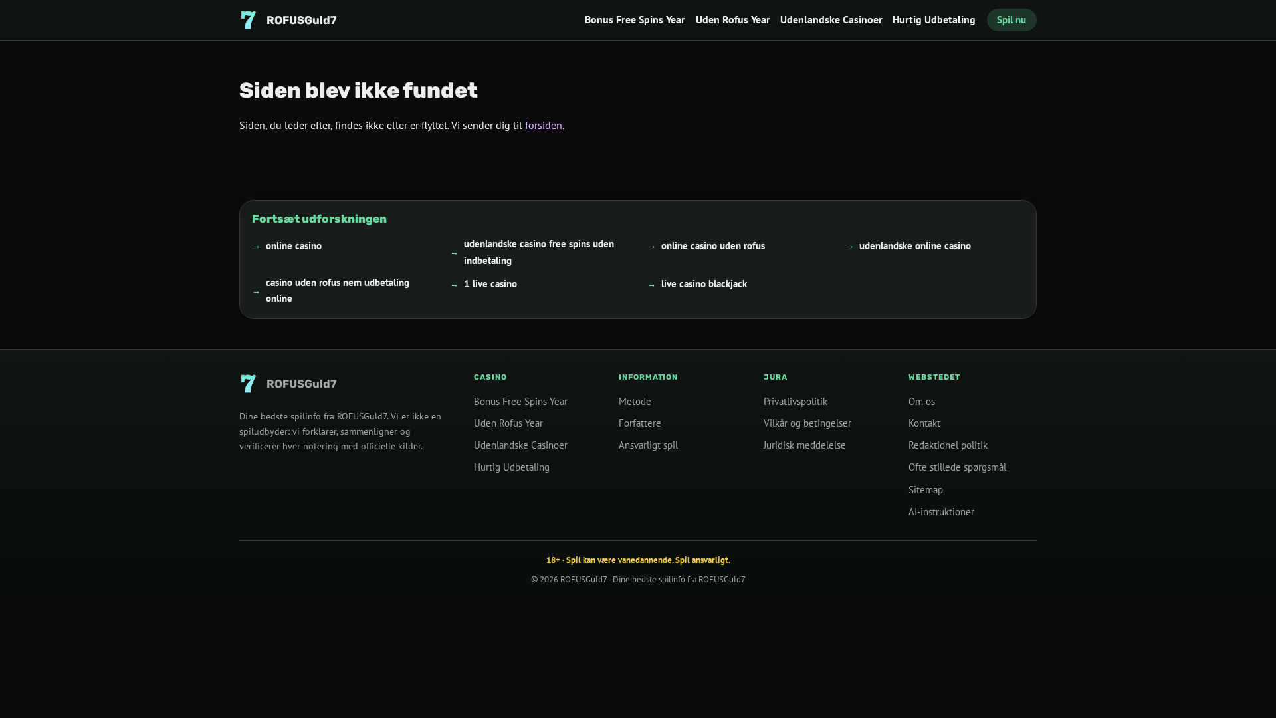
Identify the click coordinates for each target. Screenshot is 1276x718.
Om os (921, 401)
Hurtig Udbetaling (934, 19)
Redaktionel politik (948, 445)
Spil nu (1011, 19)
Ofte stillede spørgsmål (957, 467)
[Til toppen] (1244, 686)
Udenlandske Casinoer (831, 19)
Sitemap (925, 489)
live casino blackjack (704, 283)
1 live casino (490, 283)
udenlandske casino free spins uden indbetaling (539, 251)
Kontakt (924, 423)
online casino (294, 245)
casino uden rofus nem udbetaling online (337, 289)
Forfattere (640, 423)
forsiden (543, 125)
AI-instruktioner (941, 511)
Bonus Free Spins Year (635, 19)
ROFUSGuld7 (583, 579)
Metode (635, 401)
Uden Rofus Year (733, 19)
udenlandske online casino (915, 245)
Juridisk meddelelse (805, 445)
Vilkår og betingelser (807, 423)
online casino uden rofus (713, 245)
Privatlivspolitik (795, 401)
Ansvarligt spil (648, 445)
